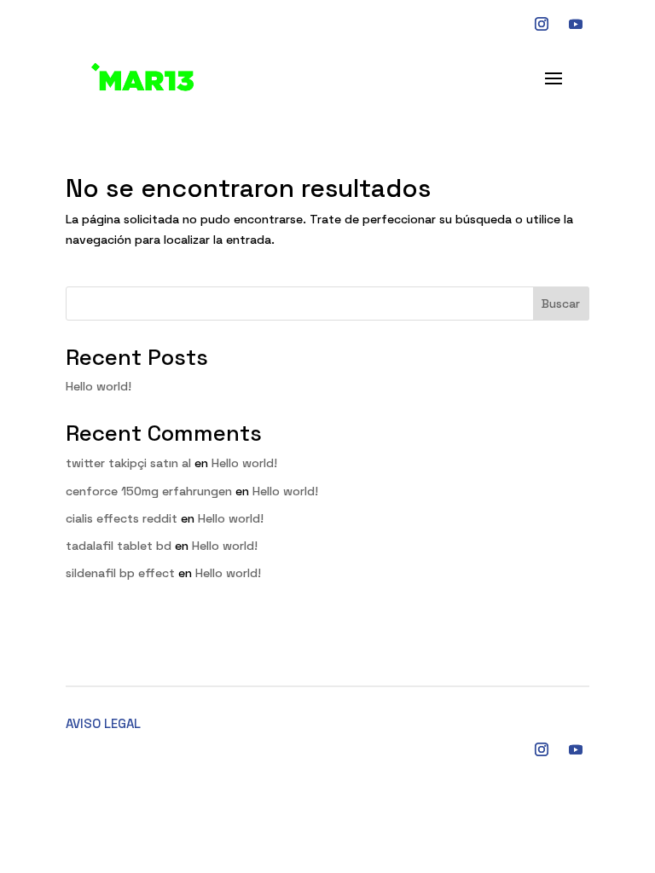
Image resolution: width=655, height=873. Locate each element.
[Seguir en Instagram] (541, 749)
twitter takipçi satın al (128, 463)
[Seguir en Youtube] (575, 24)
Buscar (561, 303)
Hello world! (98, 386)
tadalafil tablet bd (118, 545)
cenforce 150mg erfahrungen (149, 491)
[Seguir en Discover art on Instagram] (541, 24)
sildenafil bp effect (120, 573)
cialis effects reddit (121, 518)
